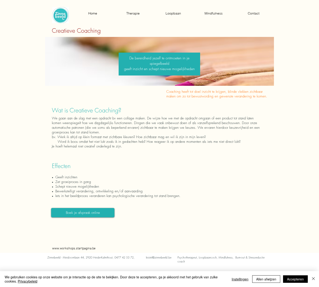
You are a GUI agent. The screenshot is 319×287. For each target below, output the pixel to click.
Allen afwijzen (266, 279)
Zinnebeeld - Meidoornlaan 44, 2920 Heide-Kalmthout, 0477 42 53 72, (91, 257)
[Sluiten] (313, 279)
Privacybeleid (27, 281)
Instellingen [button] (240, 279)
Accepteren (295, 279)
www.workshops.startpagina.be (74, 249)
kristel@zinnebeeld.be (158, 257)
